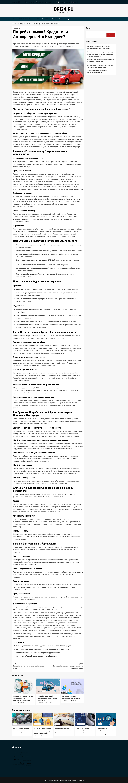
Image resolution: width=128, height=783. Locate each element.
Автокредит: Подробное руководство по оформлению (37, 656)
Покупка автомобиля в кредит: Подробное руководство (38, 653)
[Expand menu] (16, 19)
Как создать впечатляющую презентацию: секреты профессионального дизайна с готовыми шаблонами (101, 54)
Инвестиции (46, 19)
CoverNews (71, 780)
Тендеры (68, 19)
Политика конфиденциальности (45, 2)
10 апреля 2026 (84, 734)
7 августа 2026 (44, 735)
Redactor (16, 41)
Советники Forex (80, 724)
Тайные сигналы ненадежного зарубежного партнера (97, 71)
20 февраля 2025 (24, 41)
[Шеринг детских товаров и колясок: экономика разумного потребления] (22, 719)
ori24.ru (63, 9)
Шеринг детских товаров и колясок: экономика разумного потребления (99, 47)
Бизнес (38, 19)
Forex (13, 19)
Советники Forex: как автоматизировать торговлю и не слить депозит (100, 66)
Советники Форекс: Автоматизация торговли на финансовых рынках (68, 666)
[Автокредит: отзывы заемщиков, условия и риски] (72, 686)
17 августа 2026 (20, 734)
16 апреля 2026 (63, 734)
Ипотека (54, 19)
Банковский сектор (25, 19)
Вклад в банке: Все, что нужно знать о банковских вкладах (28, 666)
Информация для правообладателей (67, 2)
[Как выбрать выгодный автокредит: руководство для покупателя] (48, 686)
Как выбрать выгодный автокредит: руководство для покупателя (47, 698)
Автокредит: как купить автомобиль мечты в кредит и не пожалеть (42, 649)
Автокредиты (17, 28)
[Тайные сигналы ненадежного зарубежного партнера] (106, 719)
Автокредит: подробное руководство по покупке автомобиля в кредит (43, 646)
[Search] (115, 18)
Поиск (88, 28)
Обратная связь (29, 2)
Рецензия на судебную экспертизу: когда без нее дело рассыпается (100, 60)
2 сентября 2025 (20, 702)
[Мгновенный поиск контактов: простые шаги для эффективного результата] (23, 686)
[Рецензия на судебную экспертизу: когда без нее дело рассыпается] (64, 719)
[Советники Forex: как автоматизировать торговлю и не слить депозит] (85, 719)
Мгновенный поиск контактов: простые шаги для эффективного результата (23, 698)
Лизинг (61, 19)
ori (14, 702)
